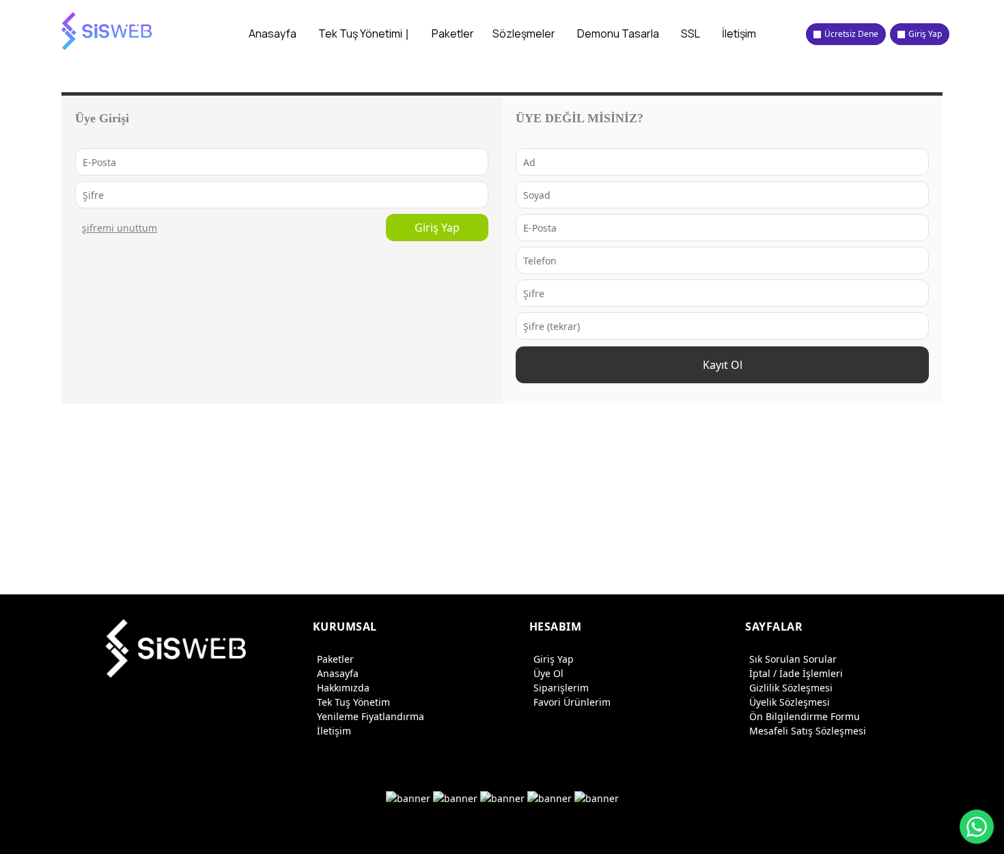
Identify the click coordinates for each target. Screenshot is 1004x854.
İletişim (334, 730)
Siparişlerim (561, 687)
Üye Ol (548, 673)
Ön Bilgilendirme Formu (804, 716)
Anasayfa (338, 673)
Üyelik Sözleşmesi (789, 701)
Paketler (335, 658)
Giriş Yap (437, 227)
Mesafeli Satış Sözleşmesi (807, 730)
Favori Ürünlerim (572, 701)
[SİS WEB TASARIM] (107, 31)
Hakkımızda (343, 687)
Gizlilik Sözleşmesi (791, 687)
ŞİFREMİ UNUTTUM (119, 227)
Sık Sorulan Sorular (793, 658)
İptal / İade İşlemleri (796, 673)
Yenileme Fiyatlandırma (370, 716)
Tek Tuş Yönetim (353, 701)
